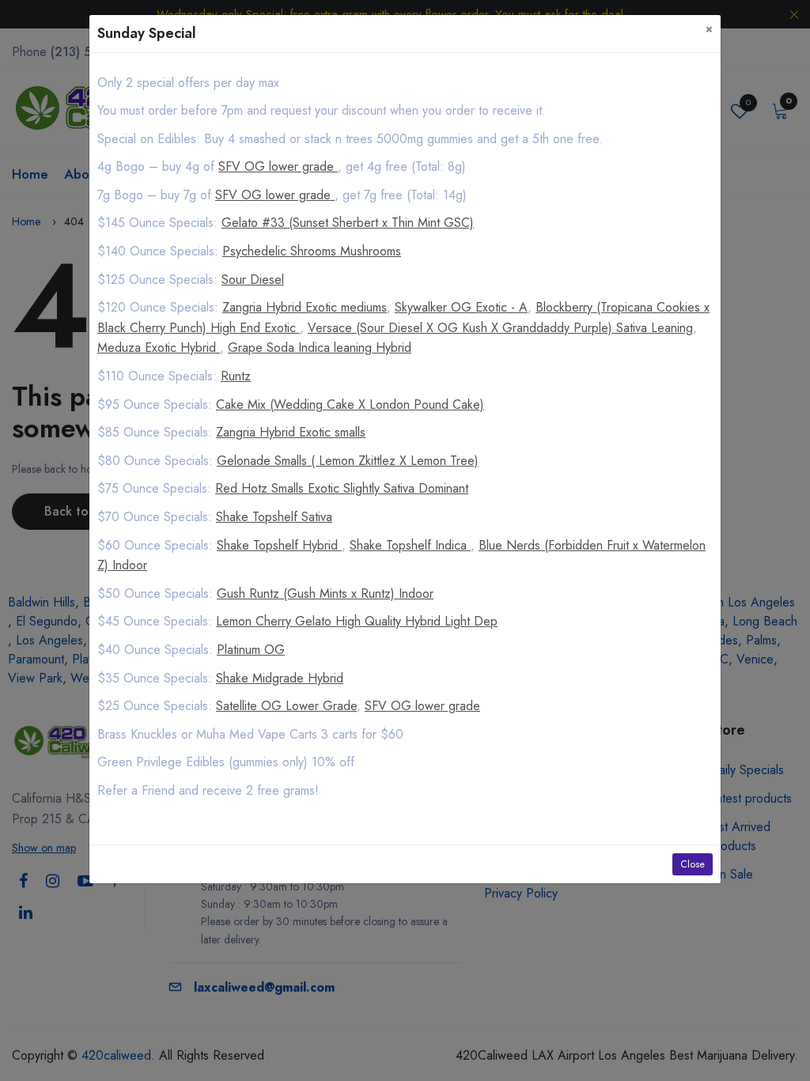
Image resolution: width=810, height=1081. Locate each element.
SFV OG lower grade (278, 166)
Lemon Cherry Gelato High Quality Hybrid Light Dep (357, 621)
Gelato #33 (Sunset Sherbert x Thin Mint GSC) (347, 223)
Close (692, 864)
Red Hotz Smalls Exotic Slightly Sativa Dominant (341, 488)
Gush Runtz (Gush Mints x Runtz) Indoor (325, 593)
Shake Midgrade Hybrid (279, 678)
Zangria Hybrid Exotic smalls (290, 432)
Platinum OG (251, 650)
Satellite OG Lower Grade (286, 706)
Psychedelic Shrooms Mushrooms (311, 251)
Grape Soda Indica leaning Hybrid (319, 347)
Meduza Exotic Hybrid (158, 347)
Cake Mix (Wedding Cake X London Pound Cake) (350, 404)
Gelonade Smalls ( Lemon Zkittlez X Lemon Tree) (348, 461)
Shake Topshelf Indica (410, 545)
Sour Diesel (252, 279)
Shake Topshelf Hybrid (279, 545)
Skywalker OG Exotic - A (461, 307)
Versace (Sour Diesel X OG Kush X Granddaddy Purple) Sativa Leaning (500, 328)
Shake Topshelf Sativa (274, 517)
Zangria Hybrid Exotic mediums (304, 307)
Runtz (236, 376)
